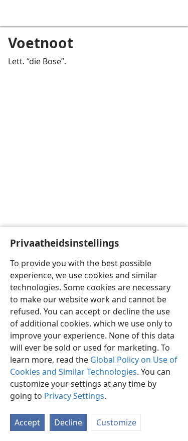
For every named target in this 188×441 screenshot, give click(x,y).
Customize (116, 422)
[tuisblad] (15, 13)
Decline (68, 422)
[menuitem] (15, 13)
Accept (27, 422)
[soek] (175, 13)
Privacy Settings (74, 395)
